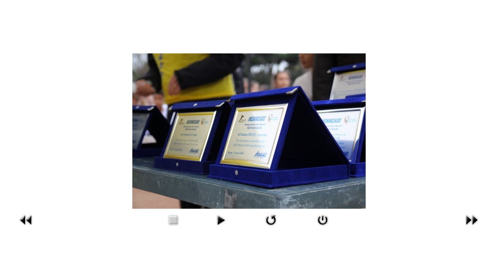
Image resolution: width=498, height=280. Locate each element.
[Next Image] (472, 227)
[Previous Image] (26, 227)
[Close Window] (322, 227)
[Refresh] (270, 227)
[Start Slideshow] (221, 227)
